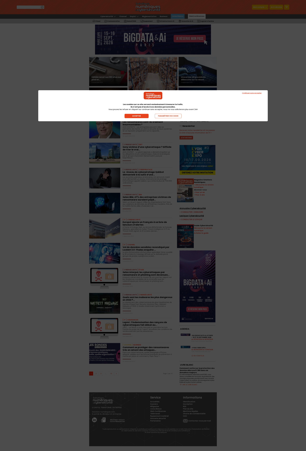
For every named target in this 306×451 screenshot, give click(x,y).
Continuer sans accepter (252, 93)
